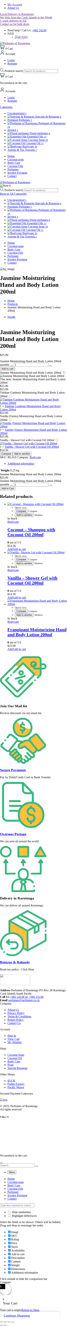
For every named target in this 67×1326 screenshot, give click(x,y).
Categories (6, 107)
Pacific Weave (15, 1087)
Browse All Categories (13, 193)
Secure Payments (13, 770)
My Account (14, 4)
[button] (16, 549)
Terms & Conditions (19, 1016)
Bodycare (35, 457)
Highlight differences (24, 1215)
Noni (10, 1064)
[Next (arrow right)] (5, 1325)
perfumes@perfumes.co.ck (24, 1000)
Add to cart (7, 368)
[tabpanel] (33, 1188)
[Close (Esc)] (12, 1321)
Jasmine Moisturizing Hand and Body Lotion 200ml (30, 372)
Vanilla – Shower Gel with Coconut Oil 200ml (32, 580)
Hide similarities (21, 1212)
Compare (6, 453)
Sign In (11, 1035)
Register (12, 63)
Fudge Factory (16, 1084)
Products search (14, 70)
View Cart (13, 1039)
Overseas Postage (13, 834)
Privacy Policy (16, 1013)
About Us (13, 7)
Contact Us (14, 1023)
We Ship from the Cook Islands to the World (26, 17)
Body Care (13, 1061)
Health (11, 316)
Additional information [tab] (20, 463)
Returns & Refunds (15, 962)
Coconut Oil (14, 1058)
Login (11, 60)
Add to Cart (7, 488)
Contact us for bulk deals (14, 24)
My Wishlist (14, 1042)
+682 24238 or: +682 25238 (26, 996)
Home (11, 300)
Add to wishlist (22, 453)
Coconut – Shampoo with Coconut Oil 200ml (31, 532)
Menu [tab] (12, 1172)
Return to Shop (30, 1310)
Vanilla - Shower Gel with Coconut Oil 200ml (27, 440)
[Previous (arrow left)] (1, 1325)
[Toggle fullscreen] (5, 1321)
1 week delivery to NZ (13, 20)
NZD (24, 37)
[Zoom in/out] (1, 1321)
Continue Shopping (17, 1315)
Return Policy (15, 1019)
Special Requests (17, 1068)
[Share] (8, 1321)
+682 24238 (39, 30)
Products (12, 304)
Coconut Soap (15, 1054)
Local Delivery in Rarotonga (17, 14)
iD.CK (11, 1080)
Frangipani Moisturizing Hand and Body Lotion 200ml (36, 632)
